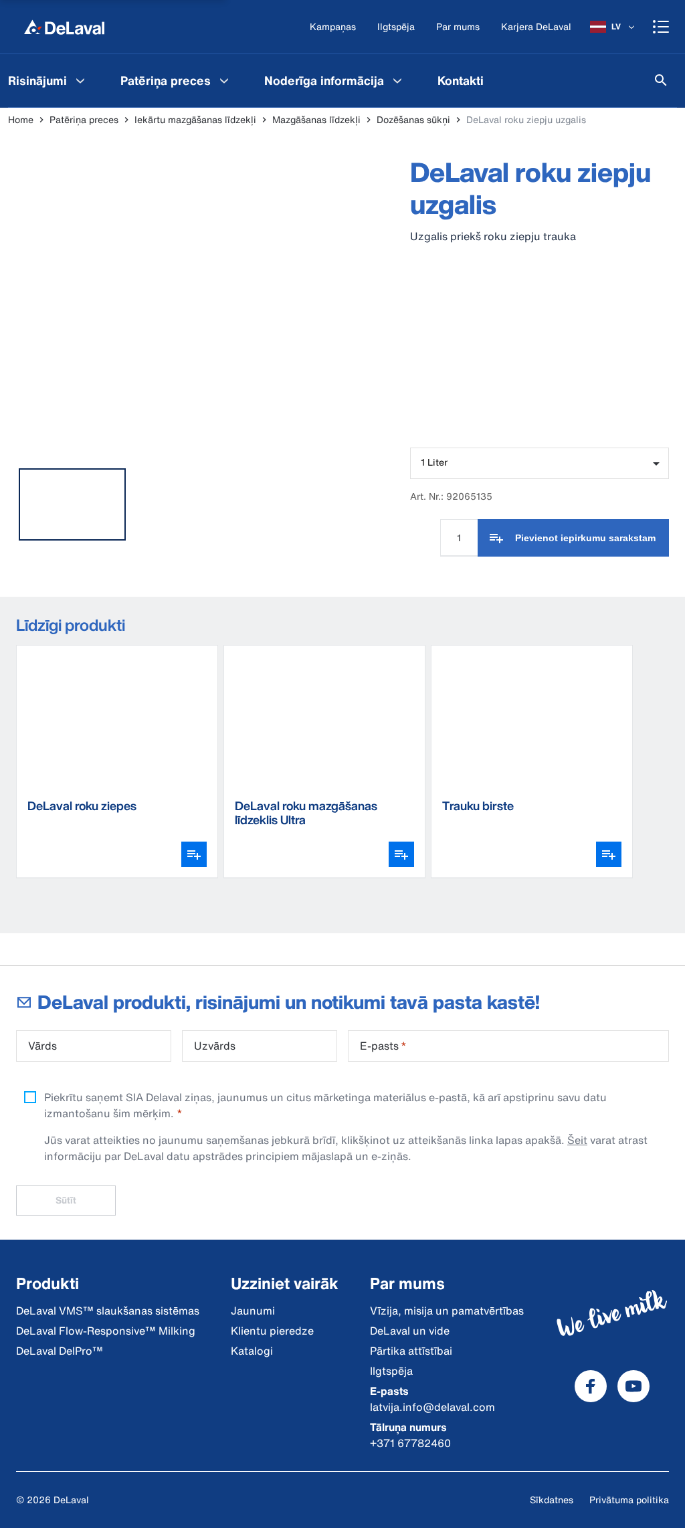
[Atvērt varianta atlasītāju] (194, 854)
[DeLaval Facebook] (590, 1386)
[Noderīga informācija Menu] (397, 80)
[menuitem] (176, 80)
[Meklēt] (661, 80)
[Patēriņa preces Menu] (224, 80)
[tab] (72, 504)
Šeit (577, 1140)
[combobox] (539, 463)
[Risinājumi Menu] (80, 80)
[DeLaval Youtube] (633, 1386)
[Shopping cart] (661, 27)
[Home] (64, 26)
